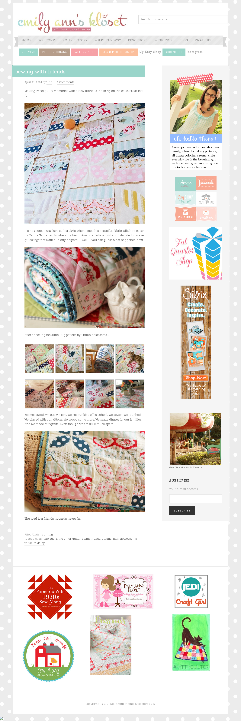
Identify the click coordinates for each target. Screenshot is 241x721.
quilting (47, 534)
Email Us (203, 40)
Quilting (28, 52)
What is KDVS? (108, 40)
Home (26, 40)
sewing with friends (40, 71)
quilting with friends (86, 538)
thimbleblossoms (125, 538)
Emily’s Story (75, 40)
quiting (107, 538)
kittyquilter (63, 538)
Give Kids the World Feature (185, 467)
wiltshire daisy (34, 543)
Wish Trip (163, 40)
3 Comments (65, 82)
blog (183, 40)
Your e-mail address (183, 489)
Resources (138, 40)
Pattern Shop (84, 52)
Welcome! (47, 40)
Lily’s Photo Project (118, 52)
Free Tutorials (54, 52)
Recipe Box (174, 52)
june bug (48, 538)
